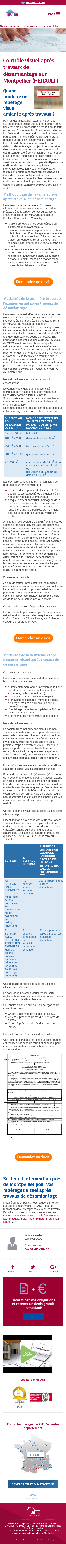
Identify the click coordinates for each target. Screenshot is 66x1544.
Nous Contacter (35, 2)
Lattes (7, 1221)
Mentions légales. (51, 1540)
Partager (12, 1272)
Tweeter (33, 1272)
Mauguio (14, 1218)
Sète (23, 1218)
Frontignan (52, 1218)
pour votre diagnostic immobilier (29, 26)
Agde (31, 1218)
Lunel (39, 1215)
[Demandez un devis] (33, 281)
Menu (51, 13)
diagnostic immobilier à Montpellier (38, 1533)
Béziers (40, 1218)
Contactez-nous (32, 1245)
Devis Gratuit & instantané (33, 1484)
